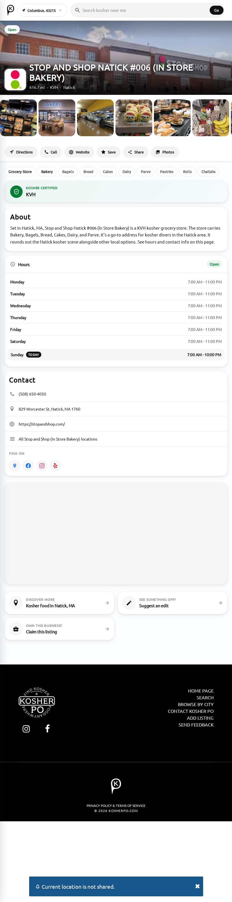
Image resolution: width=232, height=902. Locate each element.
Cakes (108, 171)
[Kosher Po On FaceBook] (47, 728)
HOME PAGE (201, 690)
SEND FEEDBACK (196, 724)
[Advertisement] (116, 861)
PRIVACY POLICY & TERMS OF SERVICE (116, 805)
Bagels (68, 171)
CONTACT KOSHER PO (191, 711)
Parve (146, 171)
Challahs (208, 171)
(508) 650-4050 (32, 393)
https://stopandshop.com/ (42, 423)
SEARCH (205, 697)
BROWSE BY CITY (196, 704)
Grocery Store (20, 171)
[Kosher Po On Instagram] (26, 728)
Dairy (127, 171)
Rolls (187, 171)
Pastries (167, 171)
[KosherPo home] (10, 10)
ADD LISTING (200, 718)
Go (216, 10)
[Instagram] (42, 465)
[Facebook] (28, 465)
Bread (88, 171)
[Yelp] (55, 465)
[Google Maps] (14, 465)
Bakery (47, 171)
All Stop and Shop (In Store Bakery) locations (58, 438)
